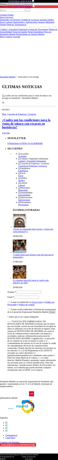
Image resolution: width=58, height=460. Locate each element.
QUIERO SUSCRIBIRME (31, 143)
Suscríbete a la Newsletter (18, 445)
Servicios (9, 17)
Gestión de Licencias (30, 20)
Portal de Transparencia (16, 24)
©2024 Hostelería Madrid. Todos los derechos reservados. (29, 457)
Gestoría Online (7, 15)
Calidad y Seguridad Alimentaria (14, 29)
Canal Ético (10, 438)
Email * (10, 297)
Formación (32, 29)
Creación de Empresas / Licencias (21, 114)
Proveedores (43, 29)
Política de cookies (27, 304)
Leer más (6, 133)
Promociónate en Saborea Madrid (30, 34)
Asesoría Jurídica (46, 20)
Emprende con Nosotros (10, 20)
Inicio (2, 17)
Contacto (8, 37)
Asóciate (16, 37)
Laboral (9, 22)
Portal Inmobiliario (36, 32)
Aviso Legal (37, 302)
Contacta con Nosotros (9, 442)
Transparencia (11, 435)
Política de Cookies (8, 453)
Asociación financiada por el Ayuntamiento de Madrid (9, 457)
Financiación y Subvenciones (25, 22)
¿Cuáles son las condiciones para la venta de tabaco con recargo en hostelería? (26, 123)
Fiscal (2, 22)
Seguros (41, 22)
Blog (2, 37)
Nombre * (11, 292)
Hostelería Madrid (7, 77)
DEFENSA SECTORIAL (19, 4)
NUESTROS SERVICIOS (20, 1)
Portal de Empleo (20, 32)
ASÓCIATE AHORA (22, 7)
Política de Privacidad (9, 450)
